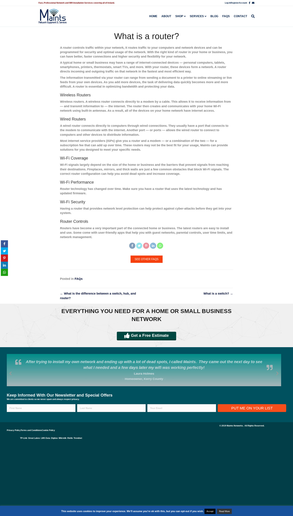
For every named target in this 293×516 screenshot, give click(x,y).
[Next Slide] (277, 373)
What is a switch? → (218, 293)
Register (235, 3)
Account (243, 3)
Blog (214, 16)
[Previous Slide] (10, 373)
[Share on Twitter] (139, 246)
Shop (179, 16)
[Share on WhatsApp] (160, 246)
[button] (147, 259)
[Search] (252, 16)
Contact (240, 16)
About (166, 16)
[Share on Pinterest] (146, 246)
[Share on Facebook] (132, 246)
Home (153, 16)
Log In (228, 3)
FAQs (226, 16)
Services (197, 16)
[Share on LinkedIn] (153, 246)
